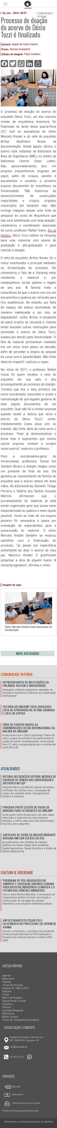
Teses (5, 994)
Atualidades (10, 768)
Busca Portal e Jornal (14, 1000)
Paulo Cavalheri (32, 54)
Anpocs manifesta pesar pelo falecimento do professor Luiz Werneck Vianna (29, 924)
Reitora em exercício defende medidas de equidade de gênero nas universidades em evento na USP (29, 780)
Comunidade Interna (16, 674)
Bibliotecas (8, 1013)
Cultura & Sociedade (17, 872)
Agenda (6, 975)
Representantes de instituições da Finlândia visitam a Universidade (26, 684)
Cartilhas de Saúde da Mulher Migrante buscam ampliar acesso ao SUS (29, 836)
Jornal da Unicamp (12, 985)
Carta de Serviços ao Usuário (26, 1103)
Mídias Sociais (10, 1016)
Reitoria (6, 1007)
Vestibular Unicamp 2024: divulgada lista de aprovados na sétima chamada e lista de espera (29, 710)
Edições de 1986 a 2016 (15, 988)
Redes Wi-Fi (18, 1094)
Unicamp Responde (12, 1010)
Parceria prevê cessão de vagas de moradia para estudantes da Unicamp (28, 808)
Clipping (6, 981)
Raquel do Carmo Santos (25, 44)
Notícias (6, 991)
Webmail (15, 1086)
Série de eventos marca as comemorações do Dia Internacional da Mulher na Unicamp (29, 728)
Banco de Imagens (12, 997)
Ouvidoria (7, 1004)
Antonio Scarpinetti (20, 49)
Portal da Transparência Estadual (20, 1019)
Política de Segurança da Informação (20, 1110)
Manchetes (8, 978)
